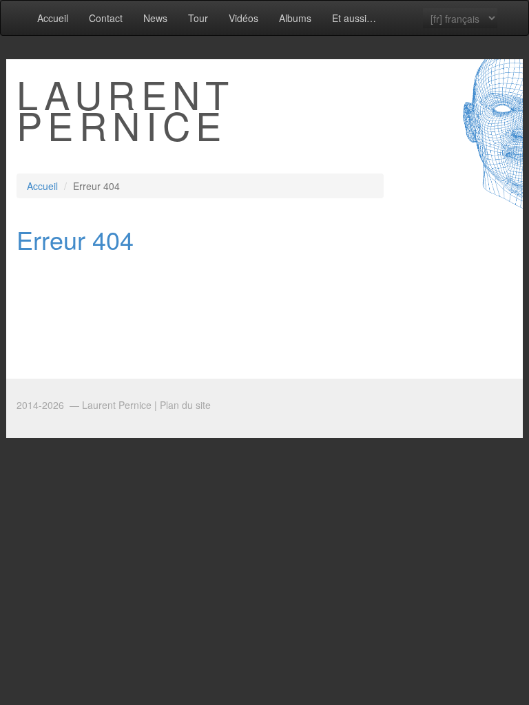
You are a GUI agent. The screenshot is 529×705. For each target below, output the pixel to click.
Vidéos (243, 18)
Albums (295, 18)
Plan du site (185, 405)
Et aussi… (354, 18)
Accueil (52, 18)
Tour (198, 18)
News (155, 18)
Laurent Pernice (126, 109)
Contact (106, 18)
